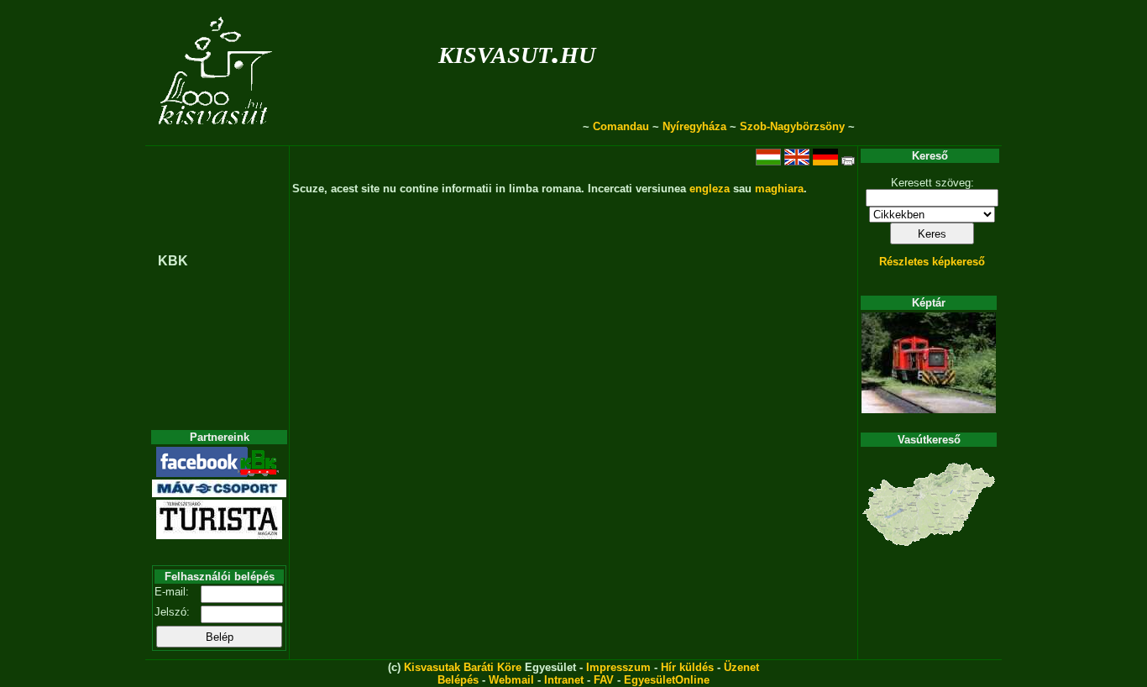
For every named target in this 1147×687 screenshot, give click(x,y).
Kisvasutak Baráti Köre (462, 667)
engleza (709, 188)
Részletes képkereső (932, 261)
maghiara (779, 188)
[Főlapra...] (217, 136)
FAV (604, 680)
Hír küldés (687, 667)
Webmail (511, 680)
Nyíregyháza (694, 126)
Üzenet (741, 667)
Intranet (564, 680)
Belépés (458, 680)
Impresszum (618, 667)
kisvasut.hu (516, 52)
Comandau (621, 126)
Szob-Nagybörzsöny (792, 126)
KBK (173, 261)
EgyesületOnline (667, 680)
